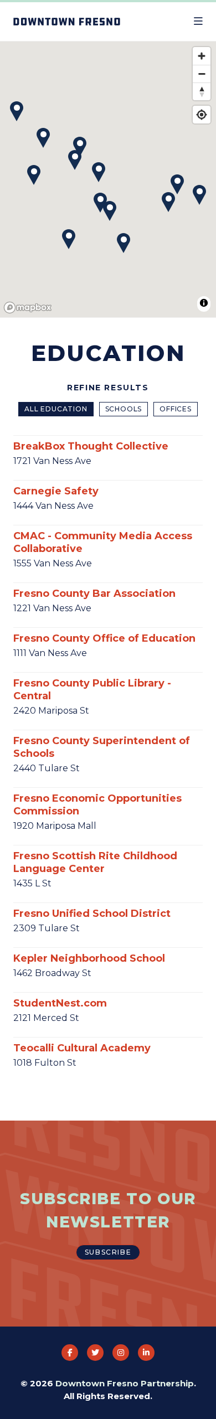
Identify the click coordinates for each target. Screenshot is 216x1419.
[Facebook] (69, 1352)
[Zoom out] (201, 73)
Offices (176, 409)
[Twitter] (95, 1352)
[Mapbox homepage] (27, 307)
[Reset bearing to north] (201, 91)
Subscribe (108, 1252)
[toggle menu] (198, 21)
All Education (55, 409)
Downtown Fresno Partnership (124, 1383)
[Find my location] (201, 114)
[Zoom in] (201, 56)
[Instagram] (120, 1352)
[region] (108, 180)
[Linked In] (146, 1352)
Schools (123, 409)
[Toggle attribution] (203, 302)
